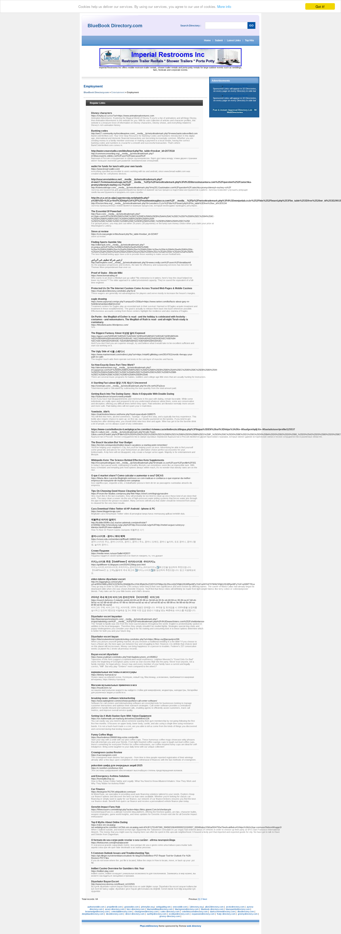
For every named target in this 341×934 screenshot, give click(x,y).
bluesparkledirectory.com (238, 909)
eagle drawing (99, 299)
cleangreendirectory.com (146, 911)
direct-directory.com (134, 914)
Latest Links (234, 40)
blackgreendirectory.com (187, 909)
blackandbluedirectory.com (159, 909)
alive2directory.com (214, 907)
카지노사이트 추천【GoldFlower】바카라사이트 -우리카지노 (123, 561)
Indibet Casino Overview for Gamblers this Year (117, 868)
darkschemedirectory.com (222, 911)
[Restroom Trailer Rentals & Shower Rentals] (170, 65)
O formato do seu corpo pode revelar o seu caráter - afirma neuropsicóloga (133, 840)
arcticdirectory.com (235, 907)
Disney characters (101, 113)
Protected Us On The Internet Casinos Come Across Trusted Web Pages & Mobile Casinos (141, 288)
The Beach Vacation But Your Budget (111, 442)
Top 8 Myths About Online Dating (109, 822)
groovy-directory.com (169, 916)
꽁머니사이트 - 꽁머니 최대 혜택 (108, 536)
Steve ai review (99, 231)
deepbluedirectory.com (93, 914)
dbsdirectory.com (245, 911)
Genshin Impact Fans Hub (105, 807)
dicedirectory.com (114, 914)
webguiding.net (163, 907)
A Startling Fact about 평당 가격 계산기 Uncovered (119, 382)
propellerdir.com (114, 907)
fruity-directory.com (226, 914)
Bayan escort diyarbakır (104, 654)
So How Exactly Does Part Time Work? (113, 364)
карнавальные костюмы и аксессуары (114, 672)
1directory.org (196, 907)
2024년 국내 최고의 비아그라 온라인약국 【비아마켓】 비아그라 (125, 597)
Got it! (320, 6)
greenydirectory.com (248, 914)
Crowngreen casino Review (106, 752)
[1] (199, 899)
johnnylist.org (147, 907)
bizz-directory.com (135, 909)
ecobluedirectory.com (179, 914)
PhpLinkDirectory (149, 926)
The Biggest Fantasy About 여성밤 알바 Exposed (118, 333)
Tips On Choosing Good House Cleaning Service (118, 491)
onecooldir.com (180, 907)
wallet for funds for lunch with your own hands (116, 166)
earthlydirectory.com (156, 914)
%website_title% (100, 411)
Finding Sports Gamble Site (106, 242)
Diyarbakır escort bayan (104, 636)
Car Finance (98, 789)
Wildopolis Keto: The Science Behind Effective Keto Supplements (127, 460)
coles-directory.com (169, 911)
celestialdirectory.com (121, 911)
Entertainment (118, 92)
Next (204, 899)
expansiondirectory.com (203, 914)
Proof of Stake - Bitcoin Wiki (106, 273)
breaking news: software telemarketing (113, 698)
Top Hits (249, 40)
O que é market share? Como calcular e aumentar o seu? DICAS (127, 475)
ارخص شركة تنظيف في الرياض (106, 260)
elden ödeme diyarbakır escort (108, 579)
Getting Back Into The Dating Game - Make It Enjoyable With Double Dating (132, 394)
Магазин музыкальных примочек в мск (114, 685)
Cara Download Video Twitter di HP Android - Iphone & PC (123, 508)
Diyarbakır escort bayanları (106, 616)
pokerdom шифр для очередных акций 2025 (116, 765)
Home (207, 40)
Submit (219, 40)
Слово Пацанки (100, 550)
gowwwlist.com (131, 907)
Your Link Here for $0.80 (235, 86)
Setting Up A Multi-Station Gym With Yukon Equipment (121, 716)
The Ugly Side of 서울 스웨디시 (108, 351)
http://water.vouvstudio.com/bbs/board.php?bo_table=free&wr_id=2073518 (133, 151)
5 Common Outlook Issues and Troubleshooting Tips (120, 853)
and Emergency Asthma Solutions (110, 776)
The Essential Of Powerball (106, 211)
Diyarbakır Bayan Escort (105, 881)
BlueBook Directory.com (96, 92)
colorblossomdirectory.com (195, 911)
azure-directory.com (114, 909)
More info (224, 6)
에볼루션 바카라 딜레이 (103, 519)
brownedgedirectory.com (97, 911)
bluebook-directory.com (212, 909)
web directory (194, 926)
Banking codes (99, 130)
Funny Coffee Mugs (102, 734)
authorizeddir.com (95, 907)
